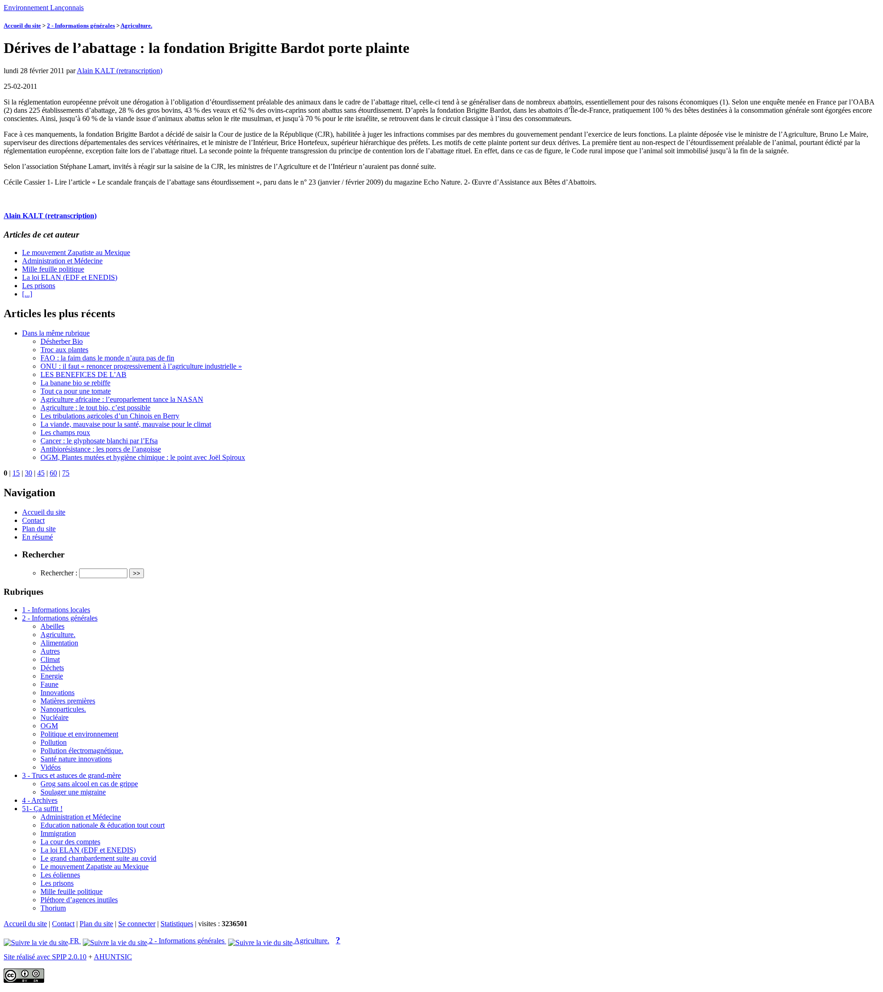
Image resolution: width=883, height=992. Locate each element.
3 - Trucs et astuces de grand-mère (71, 775)
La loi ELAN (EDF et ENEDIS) (69, 277)
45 (41, 473)
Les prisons (38, 286)
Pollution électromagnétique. (81, 750)
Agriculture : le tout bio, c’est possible (95, 408)
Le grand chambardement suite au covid (98, 858)
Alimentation (59, 643)
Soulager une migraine (73, 792)
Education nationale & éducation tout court (102, 825)
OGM (49, 726)
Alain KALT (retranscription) (119, 71)
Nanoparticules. (63, 709)
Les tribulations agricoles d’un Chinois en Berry (109, 416)
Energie (51, 676)
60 (53, 473)
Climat (50, 659)
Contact (33, 520)
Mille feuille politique (53, 269)
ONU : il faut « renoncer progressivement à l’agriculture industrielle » (141, 366)
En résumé (37, 537)
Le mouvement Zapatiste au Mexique (76, 252)
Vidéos (50, 767)
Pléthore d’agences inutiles (79, 900)
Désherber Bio (61, 341)
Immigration (58, 833)
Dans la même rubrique (56, 333)
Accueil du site (22, 25)
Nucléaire (54, 717)
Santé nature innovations (76, 759)
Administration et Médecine (62, 261)
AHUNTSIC (113, 957)
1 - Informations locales (56, 610)
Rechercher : (58, 573)
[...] (27, 294)
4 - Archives (39, 800)
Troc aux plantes (64, 350)
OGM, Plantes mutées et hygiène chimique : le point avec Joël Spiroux (142, 457)
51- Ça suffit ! (42, 808)
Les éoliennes (60, 875)
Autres (50, 651)
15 (16, 473)
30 (28, 473)
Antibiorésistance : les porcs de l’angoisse (100, 449)
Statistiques (177, 924)
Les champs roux (65, 432)
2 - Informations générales (81, 25)
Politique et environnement (79, 734)
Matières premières (67, 701)
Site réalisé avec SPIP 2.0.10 (45, 957)
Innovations (57, 692)
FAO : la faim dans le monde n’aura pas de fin (107, 358)
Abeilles (52, 626)
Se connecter (136, 924)
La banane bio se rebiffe (75, 383)
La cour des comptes (70, 842)
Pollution (53, 742)
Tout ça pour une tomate (75, 391)
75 (65, 473)
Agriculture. (136, 25)
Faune (49, 684)
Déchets (52, 668)
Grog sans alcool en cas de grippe (89, 784)
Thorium (53, 908)
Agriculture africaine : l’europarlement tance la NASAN (121, 399)
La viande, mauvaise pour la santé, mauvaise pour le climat (125, 424)
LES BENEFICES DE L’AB (83, 374)
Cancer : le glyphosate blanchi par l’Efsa (99, 441)
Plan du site (39, 529)
